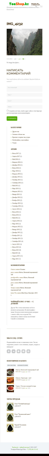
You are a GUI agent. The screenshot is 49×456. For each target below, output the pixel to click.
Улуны (14, 143)
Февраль (16, 162)
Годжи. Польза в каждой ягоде (26, 386)
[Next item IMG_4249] (33, 42)
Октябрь (16, 180)
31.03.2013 (9, 59)
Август (16, 209)
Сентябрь (16, 183)
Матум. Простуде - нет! (23, 378)
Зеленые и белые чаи (18, 134)
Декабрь (16, 165)
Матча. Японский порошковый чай (27, 370)
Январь (16, 194)
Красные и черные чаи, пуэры (21, 137)
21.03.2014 (18, 380)
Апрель (16, 156)
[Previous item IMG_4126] (15, 42)
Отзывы (22, 269)
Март (15, 171)
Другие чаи (15, 131)
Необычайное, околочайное (20, 140)
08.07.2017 (18, 371)
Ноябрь (16, 200)
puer (15, 59)
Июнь (15, 168)
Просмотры (11, 365)
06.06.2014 (18, 388)
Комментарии (23, 365)
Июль (15, 153)
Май (15, 159)
